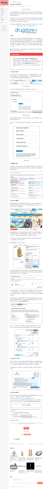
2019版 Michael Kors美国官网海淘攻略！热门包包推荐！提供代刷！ (22, 472)
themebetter (21, 486)
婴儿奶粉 (2, 10)
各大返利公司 (38, 19)
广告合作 (4, 25)
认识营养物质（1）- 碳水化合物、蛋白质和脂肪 (35, 444)
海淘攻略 (2, 6)
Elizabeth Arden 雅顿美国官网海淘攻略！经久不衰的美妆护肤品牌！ (30, 459)
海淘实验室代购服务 (26, 9)
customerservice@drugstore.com (16, 398)
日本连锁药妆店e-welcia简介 (13, 471)
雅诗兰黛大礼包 (4, 29)
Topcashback (25, 60)
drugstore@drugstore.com (28, 398)
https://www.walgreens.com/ (23, 25)
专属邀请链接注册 (27, 63)
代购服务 (2, 19)
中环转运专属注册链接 (17, 58)
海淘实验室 (4, 2)
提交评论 (39, 483)
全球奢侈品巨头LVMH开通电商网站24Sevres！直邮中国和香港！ (14, 459)
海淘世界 (2, 13)
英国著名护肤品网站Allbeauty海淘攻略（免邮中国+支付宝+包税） (38, 471)
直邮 (1, 17)
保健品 (2, 8)
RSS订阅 (2, 22)
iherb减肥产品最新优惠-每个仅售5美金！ (17, 443)
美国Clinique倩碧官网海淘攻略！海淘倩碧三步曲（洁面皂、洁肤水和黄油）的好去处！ (22, 459)
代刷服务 (4, 27)
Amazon (32, 25)
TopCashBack (24, 367)
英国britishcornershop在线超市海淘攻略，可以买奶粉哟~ (38, 458)
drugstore (12, 12)
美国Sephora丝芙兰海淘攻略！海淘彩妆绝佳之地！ (30, 471)
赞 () (27, 428)
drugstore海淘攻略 (15, 4)
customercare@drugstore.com (15, 400)
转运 (1, 15)
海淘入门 (18, 119)
